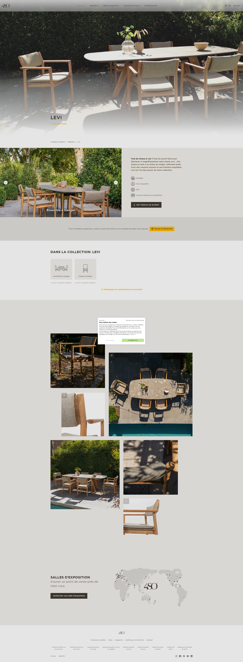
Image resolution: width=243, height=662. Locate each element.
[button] (103, 320)
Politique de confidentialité (135, 320)
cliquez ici (133, 334)
